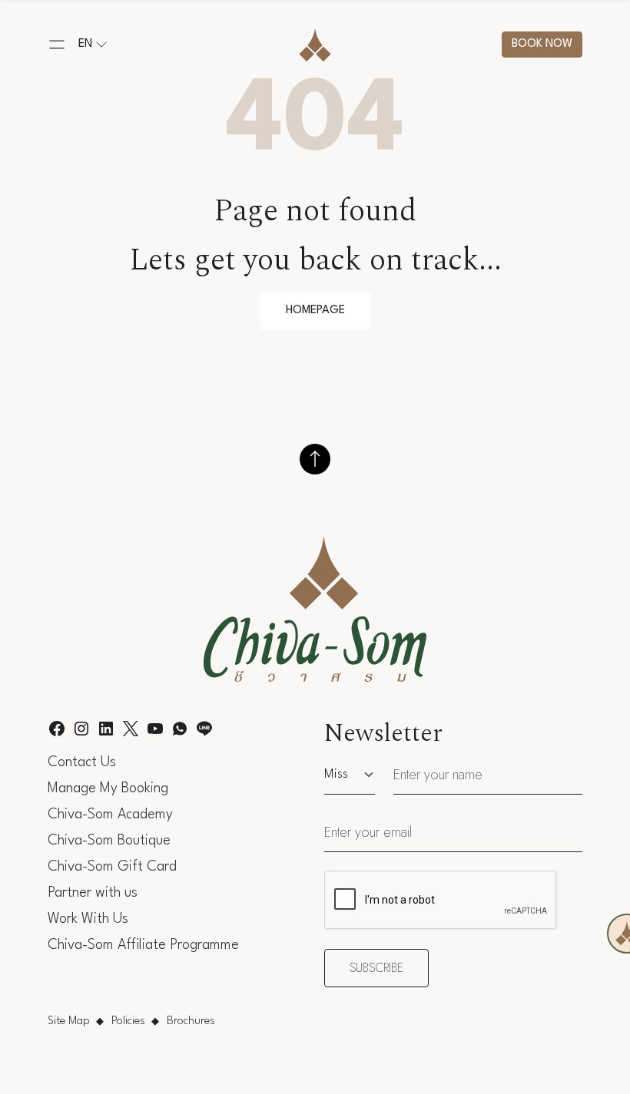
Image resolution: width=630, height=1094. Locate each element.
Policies (128, 1021)
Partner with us (93, 893)
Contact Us (82, 762)
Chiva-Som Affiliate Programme (143, 945)
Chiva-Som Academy (110, 814)
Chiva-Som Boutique (109, 841)
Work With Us (88, 919)
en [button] (85, 44)
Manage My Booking (108, 788)
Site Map (69, 1021)
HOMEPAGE (315, 310)
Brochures (191, 1021)
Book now (542, 44)
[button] (57, 44)
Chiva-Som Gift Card (112, 867)
